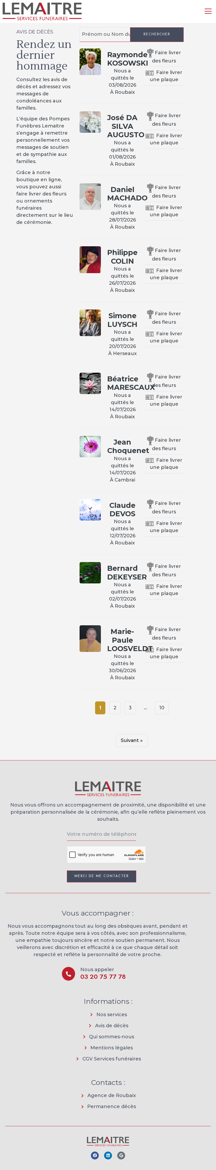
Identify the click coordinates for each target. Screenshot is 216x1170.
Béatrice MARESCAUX (131, 383)
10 (161, 708)
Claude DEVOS (122, 509)
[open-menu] (208, 11)
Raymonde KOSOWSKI (127, 58)
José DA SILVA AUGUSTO (125, 126)
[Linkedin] (108, 1155)
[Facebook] (95, 1155)
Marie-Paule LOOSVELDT (130, 640)
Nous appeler (97, 969)
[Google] (121, 1155)
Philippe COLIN (122, 256)
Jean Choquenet (128, 446)
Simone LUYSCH (122, 319)
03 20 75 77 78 (103, 976)
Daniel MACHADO (127, 193)
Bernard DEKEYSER (127, 572)
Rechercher (157, 34)
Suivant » (132, 740)
